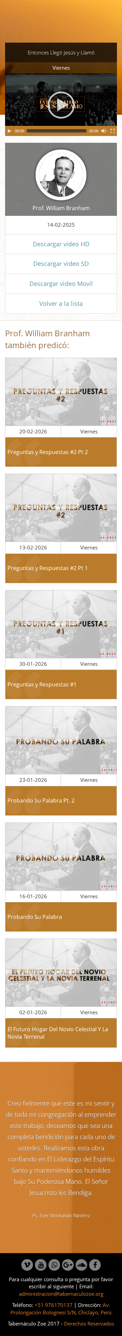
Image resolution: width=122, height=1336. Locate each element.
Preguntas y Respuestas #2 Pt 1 (47, 568)
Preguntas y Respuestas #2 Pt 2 (47, 452)
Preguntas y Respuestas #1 (42, 684)
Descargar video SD (61, 263)
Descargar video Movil (61, 283)
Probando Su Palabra (34, 917)
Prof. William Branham (61, 208)
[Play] (9, 131)
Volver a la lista (61, 303)
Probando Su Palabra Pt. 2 (41, 800)
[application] (61, 104)
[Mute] (103, 131)
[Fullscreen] (112, 131)
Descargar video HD (61, 244)
